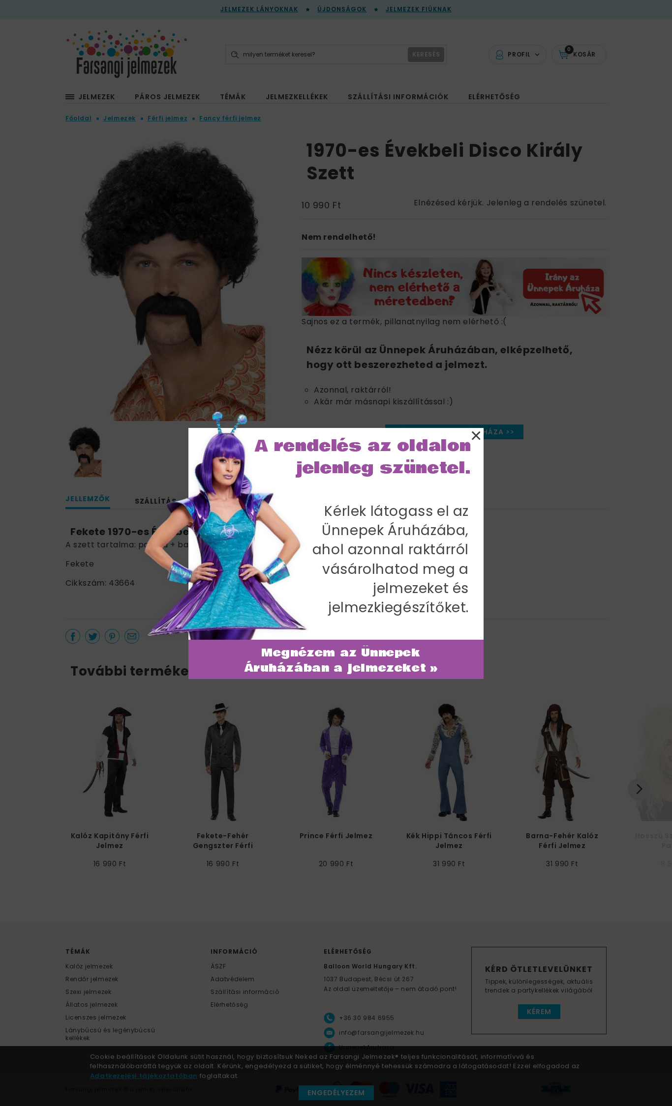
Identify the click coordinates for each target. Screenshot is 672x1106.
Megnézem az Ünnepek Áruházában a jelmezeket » (341, 661)
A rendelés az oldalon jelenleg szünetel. (363, 457)
